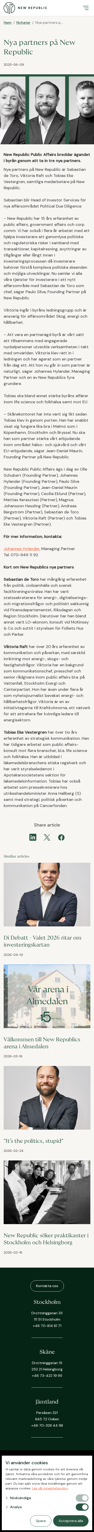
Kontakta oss (47, 1285)
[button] (85, 7)
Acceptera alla (71, 1520)
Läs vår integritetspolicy (50, 1488)
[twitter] (47, 837)
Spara (41, 1520)
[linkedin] (33, 837)
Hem (7, 22)
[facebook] (61, 837)
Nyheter (23, 22)
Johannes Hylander (21, 548)
